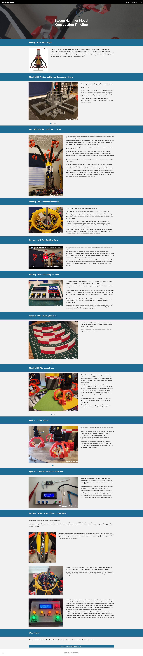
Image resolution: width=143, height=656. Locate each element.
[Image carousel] (53, 103)
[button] (141, 2)
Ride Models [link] (134, 2)
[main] (71, 21)
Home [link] (127, 2)
